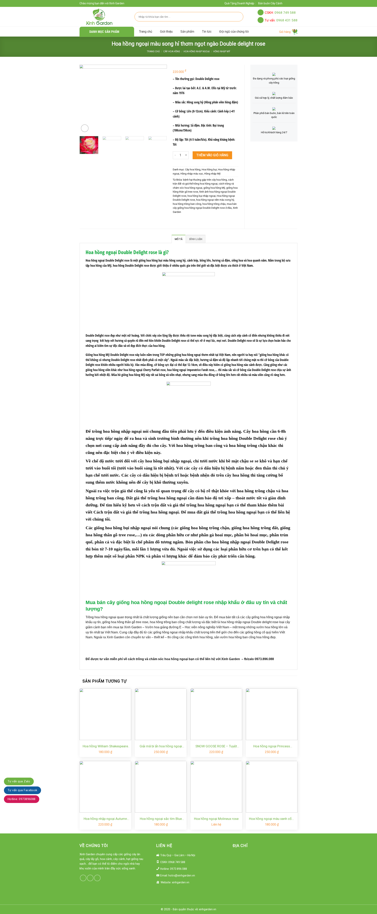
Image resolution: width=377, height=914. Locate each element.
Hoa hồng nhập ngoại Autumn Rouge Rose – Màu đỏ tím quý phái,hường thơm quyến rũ (105, 819)
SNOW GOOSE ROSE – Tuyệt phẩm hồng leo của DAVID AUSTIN (216, 746)
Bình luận (195, 239)
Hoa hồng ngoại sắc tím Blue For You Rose (161, 819)
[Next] (159, 100)
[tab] (179, 239)
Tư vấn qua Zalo (19, 781)
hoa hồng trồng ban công (187, 203)
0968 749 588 (280, 13)
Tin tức (206, 31)
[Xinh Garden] (99, 17)
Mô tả (178, 239)
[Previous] (87, 100)
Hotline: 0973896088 (22, 799)
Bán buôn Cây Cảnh (270, 3)
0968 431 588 (281, 20)
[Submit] (238, 16)
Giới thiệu (166, 31)
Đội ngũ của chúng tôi (234, 31)
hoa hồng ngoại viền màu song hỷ (215, 199)
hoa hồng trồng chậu (214, 203)
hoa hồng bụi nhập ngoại (202, 195)
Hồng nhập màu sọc (191, 173)
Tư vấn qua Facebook (22, 790)
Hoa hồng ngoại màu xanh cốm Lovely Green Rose (272, 819)
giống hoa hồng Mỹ (214, 187)
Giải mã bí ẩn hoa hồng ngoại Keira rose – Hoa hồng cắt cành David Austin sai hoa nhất (161, 746)
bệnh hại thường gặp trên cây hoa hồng (205, 179)
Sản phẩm (187, 31)
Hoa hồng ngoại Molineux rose (216, 819)
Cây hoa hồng (171, 51)
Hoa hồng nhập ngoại (197, 51)
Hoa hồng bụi (209, 169)
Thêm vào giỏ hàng (212, 155)
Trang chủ (145, 31)
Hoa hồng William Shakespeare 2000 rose (105, 746)
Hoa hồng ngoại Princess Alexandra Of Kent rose (271, 746)
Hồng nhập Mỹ (221, 51)
